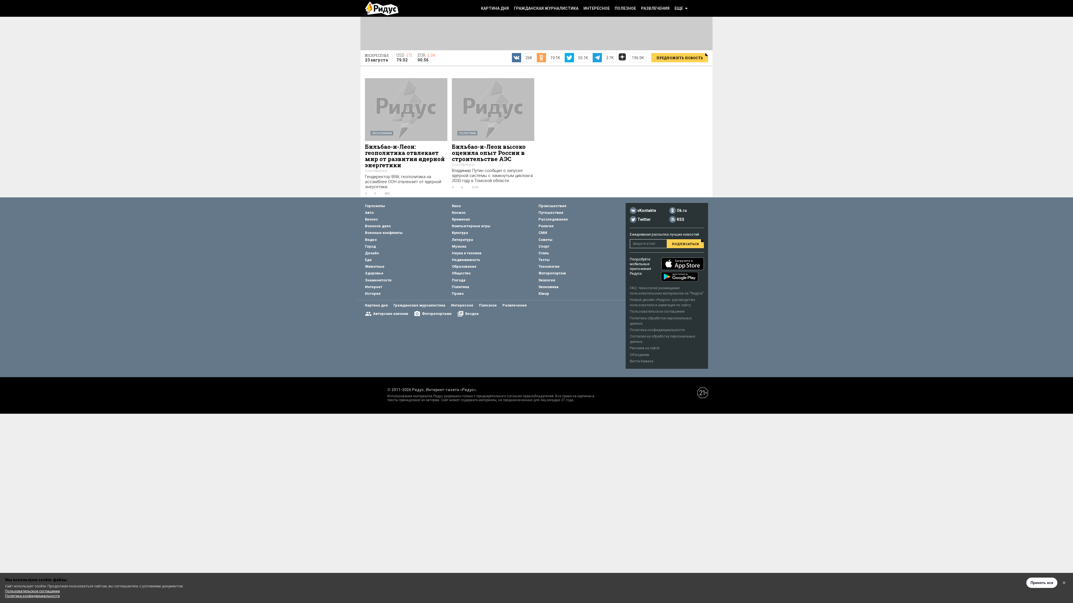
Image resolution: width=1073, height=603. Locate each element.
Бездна (472, 314)
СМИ (542, 233)
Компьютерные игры (471, 226)
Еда (368, 260)
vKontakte (646, 210)
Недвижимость (466, 260)
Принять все (1042, 583)
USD (404, 57)
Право (458, 293)
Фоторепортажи (437, 314)
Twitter (644, 219)
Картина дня (495, 8)
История (373, 293)
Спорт (543, 246)
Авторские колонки (390, 314)
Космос (459, 212)
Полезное (625, 8)
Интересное (596, 8)
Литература (462, 240)
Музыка (459, 246)
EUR (426, 57)
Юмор (543, 293)
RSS (680, 219)
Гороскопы (375, 206)
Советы (545, 240)
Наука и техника (466, 253)
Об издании (639, 355)
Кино (456, 206)
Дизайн (372, 253)
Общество (461, 273)
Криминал (461, 219)
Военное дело (378, 226)
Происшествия (552, 206)
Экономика (382, 133)
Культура (460, 233)
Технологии (548, 266)
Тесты (544, 260)
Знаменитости (378, 280)
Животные (374, 266)
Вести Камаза (641, 361)
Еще (679, 8)
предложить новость (679, 58)
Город (370, 246)
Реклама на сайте (644, 348)
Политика (467, 133)
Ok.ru (682, 210)
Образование (464, 266)
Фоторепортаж (552, 273)
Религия (546, 226)
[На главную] (381, 8)
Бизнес (371, 219)
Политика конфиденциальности (657, 330)
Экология (546, 280)
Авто (369, 212)
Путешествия (550, 212)
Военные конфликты (384, 233)
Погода (459, 280)
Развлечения (655, 8)
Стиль (543, 253)
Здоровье (374, 273)
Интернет (373, 287)
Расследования (553, 219)
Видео (371, 240)
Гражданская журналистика (546, 8)
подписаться (685, 244)
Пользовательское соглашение (657, 311)
